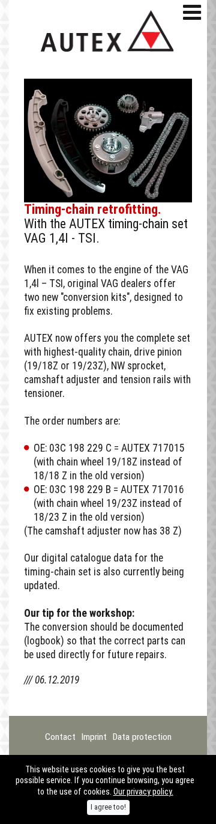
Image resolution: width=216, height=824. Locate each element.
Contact (60, 737)
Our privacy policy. (143, 791)
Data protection (142, 737)
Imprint (94, 737)
